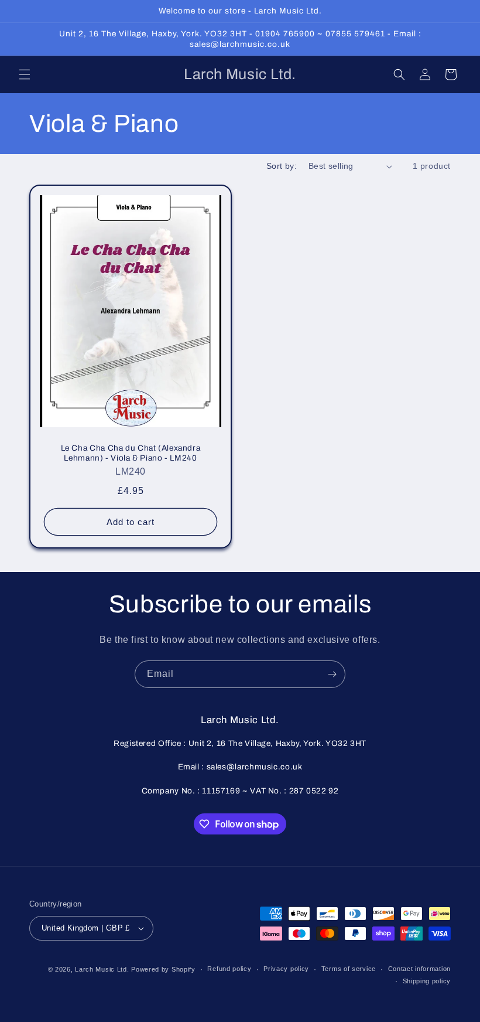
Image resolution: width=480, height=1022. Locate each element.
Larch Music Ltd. (102, 969)
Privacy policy (286, 968)
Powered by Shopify (163, 969)
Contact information (419, 968)
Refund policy (229, 968)
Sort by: (281, 166)
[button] (24, 74)
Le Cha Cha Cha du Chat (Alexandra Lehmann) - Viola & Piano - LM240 (131, 453)
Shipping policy (427, 980)
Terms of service (348, 968)
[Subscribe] (332, 674)
